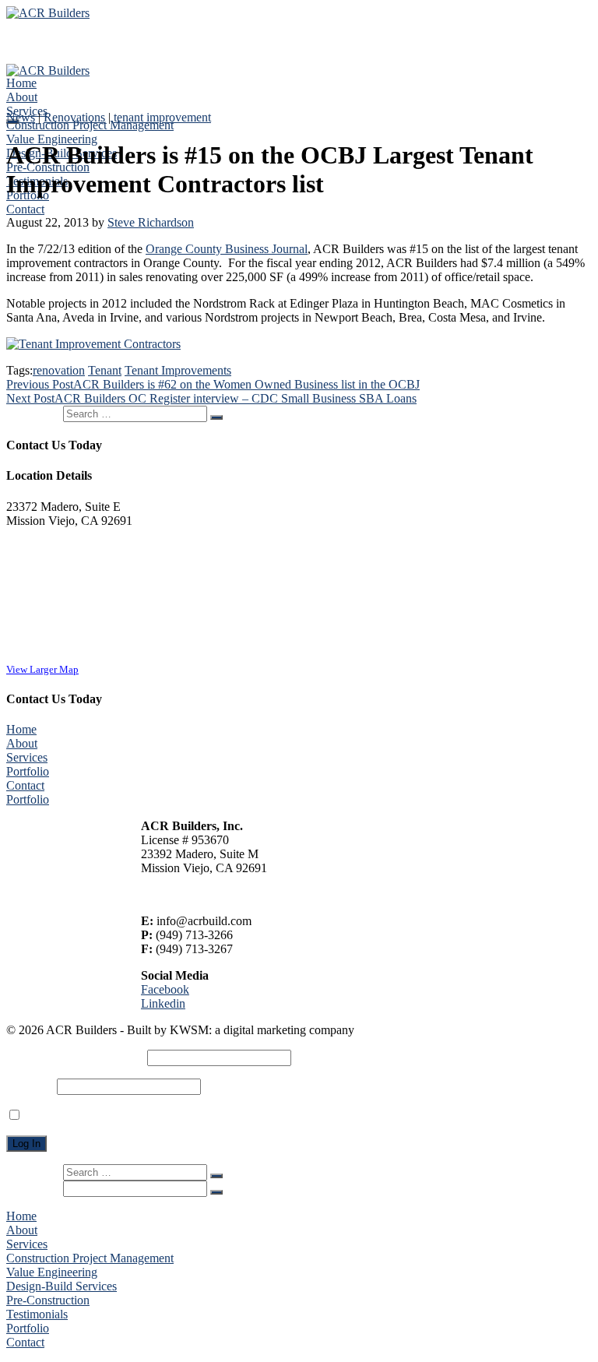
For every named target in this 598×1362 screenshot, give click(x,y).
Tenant (104, 370)
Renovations (74, 117)
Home (21, 83)
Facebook (165, 989)
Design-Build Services (61, 1286)
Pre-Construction (48, 1300)
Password (30, 1086)
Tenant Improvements (178, 370)
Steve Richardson (150, 222)
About (21, 97)
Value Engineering (51, 139)
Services (26, 757)
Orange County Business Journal (227, 248)
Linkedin (163, 1003)
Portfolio (27, 771)
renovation (59, 370)
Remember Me (60, 1115)
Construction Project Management (90, 125)
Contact (25, 209)
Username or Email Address (75, 1057)
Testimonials (37, 1314)
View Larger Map (42, 669)
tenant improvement (162, 117)
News (20, 117)
